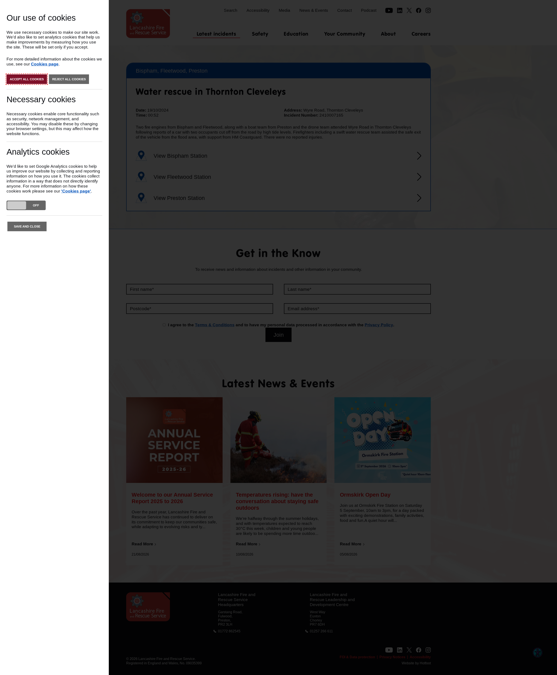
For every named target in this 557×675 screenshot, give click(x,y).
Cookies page (45, 64)
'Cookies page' (76, 191)
